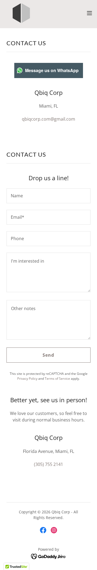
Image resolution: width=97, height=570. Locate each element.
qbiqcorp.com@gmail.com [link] (48, 119)
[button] (89, 13)
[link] (21, 13)
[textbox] (48, 195)
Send (48, 355)
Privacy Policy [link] (27, 378)
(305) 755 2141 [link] (48, 464)
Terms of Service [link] (57, 378)
